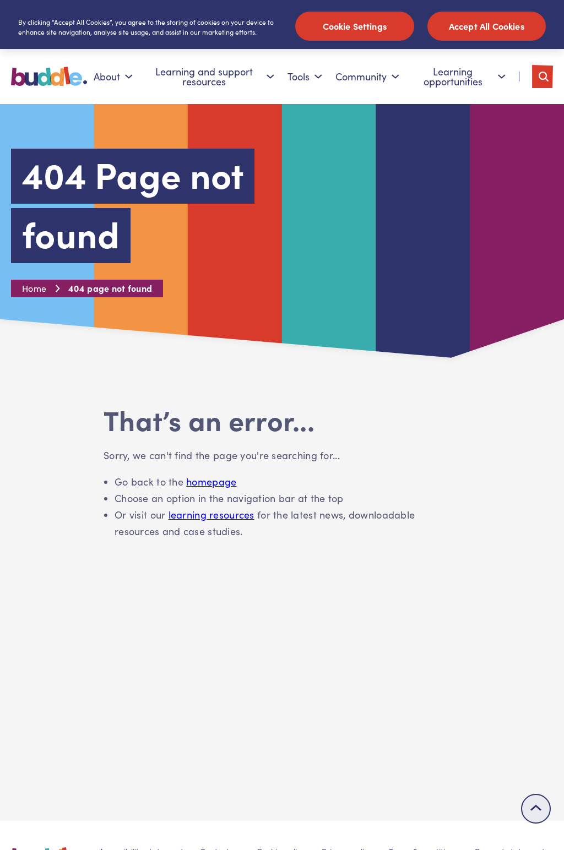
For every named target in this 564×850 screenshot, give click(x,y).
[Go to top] (536, 809)
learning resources (211, 514)
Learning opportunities (453, 76)
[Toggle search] (542, 76)
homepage (211, 481)
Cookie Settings (355, 26)
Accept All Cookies (486, 26)
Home (34, 288)
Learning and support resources (204, 76)
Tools (299, 76)
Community (361, 76)
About (107, 76)
